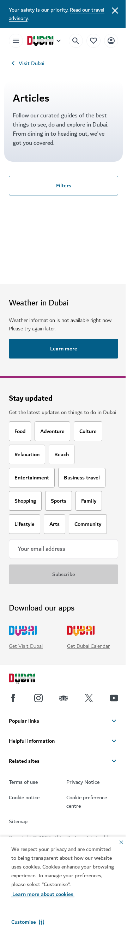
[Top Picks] (93, 41)
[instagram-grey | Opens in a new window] (38, 698)
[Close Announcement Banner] (115, 10)
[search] (76, 41)
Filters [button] (63, 185)
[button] (27, 922)
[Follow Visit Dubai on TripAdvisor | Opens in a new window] (63, 698)
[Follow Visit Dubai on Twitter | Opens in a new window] (89, 698)
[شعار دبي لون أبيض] (30, 679)
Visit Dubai (31, 63)
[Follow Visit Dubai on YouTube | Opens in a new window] (114, 698)
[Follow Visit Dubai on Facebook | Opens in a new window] (13, 698)
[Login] (111, 41)
